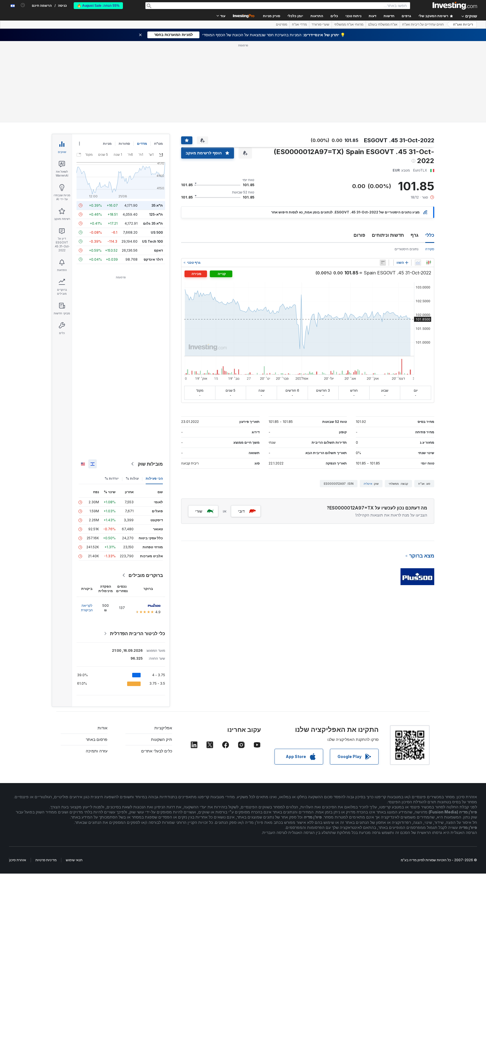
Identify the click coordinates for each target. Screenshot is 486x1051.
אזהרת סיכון (17, 860)
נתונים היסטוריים (406, 249)
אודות (102, 727)
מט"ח (158, 143)
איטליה (368, 483)
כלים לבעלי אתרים (156, 750)
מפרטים (281, 24)
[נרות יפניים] (429, 263)
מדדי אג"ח (299, 24)
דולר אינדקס (153, 259)
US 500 (157, 232)
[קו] (418, 263)
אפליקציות (163, 727)
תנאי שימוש (74, 860)
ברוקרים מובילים (146, 575)
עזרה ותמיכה (96, 750)
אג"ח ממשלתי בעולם (382, 24)
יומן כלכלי (295, 16)
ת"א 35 (157, 205)
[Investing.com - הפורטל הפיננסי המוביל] (455, 6)
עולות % (132, 478)
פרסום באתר (96, 739)
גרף (414, 235)
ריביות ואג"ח (463, 24)
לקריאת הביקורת (87, 607)
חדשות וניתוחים (388, 235)
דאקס (158, 250)
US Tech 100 (152, 241)
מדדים (142, 143)
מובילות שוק (150, 464)
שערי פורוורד (320, 24)
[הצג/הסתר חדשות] (383, 263)
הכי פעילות (154, 478)
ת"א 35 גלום (153, 223)
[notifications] (23, 5)
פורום (359, 235)
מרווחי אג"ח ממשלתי (348, 24)
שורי (198, 511)
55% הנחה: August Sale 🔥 (98, 6)
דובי (241, 511)
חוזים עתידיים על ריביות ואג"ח (423, 24)
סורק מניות (271, 16)
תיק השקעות (161, 739)
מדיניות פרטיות (46, 860)
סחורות (124, 143)
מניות (107, 143)
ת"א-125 (156, 214)
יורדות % (112, 478)
